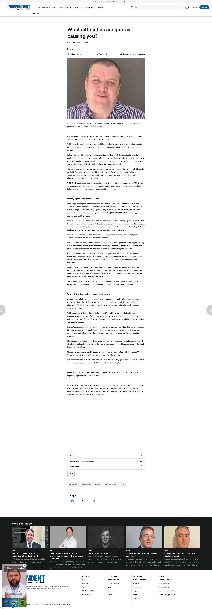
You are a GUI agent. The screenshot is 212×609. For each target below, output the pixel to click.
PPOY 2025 (86, 595)
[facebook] (72, 501)
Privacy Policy (137, 583)
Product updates (113, 583)
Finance (110, 591)
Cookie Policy (137, 587)
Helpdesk (136, 591)
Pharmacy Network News (167, 591)
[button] (198, 523)
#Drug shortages (110, 484)
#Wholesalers (73, 484)
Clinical (110, 595)
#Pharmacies (86, 484)
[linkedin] (94, 501)
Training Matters (164, 583)
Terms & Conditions (139, 580)
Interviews (85, 583)
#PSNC (123, 484)
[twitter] (83, 501)
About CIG (136, 595)
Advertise (136, 598)
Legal (109, 587)
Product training (113, 580)
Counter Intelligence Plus (167, 595)
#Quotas (98, 484)
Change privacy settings (8, 608)
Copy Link (74, 456)
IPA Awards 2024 (88, 591)
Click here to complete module (15, 569)
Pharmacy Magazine (165, 580)
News (84, 580)
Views (71, 473)
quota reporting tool (118, 213)
